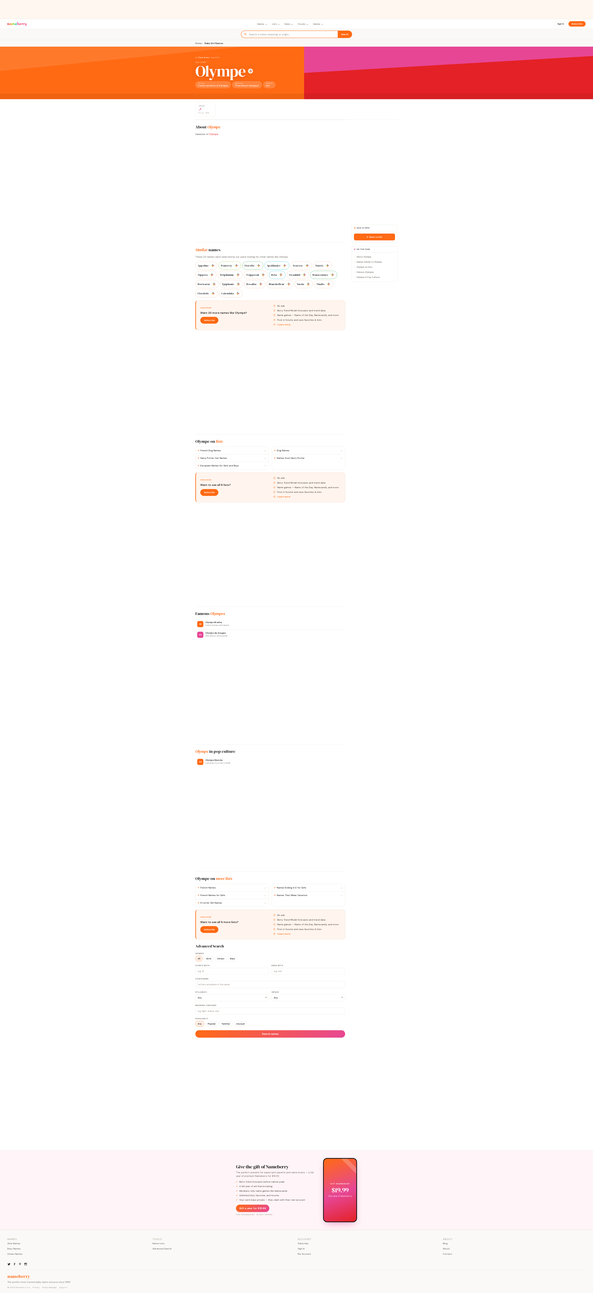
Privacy (36, 1287)
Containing (201, 979)
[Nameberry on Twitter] (9, 1264)
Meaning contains (205, 1005)
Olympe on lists (364, 267)
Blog (445, 1243)
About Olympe (364, 257)
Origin (275, 992)
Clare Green (204, 57)
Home (198, 43)
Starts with (202, 965)
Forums (301, 24)
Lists (274, 24)
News (287, 24)
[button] (374, 237)
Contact (447, 1254)
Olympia (213, 134)
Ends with (277, 965)
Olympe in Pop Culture (368, 277)
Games (316, 24)
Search (344, 34)
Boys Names (14, 1248)
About (446, 1248)
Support (63, 1287)
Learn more (284, 324)
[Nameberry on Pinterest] (20, 1264)
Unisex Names (14, 1254)
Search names (270, 1033)
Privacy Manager (49, 1287)
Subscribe (577, 24)
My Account (304, 1254)
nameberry (18, 1276)
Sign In (560, 24)
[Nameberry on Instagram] (25, 1264)
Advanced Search (162, 1248)
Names (260, 24)
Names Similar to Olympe (369, 262)
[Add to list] (250, 71)
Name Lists (159, 1243)
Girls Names (13, 1243)
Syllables (201, 992)
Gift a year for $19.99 (252, 1208)
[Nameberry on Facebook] (14, 1264)
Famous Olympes (365, 272)
